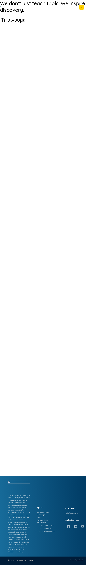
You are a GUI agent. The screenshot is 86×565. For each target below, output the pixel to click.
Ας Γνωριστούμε (43, 512)
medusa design (81, 560)
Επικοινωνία (41, 523)
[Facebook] (68, 526)
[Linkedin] (75, 526)
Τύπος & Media (42, 520)
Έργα (39, 517)
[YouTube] (82, 526)
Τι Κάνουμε (41, 515)
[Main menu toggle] (81, 7)
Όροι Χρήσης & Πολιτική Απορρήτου (47, 529)
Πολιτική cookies (47, 525)
